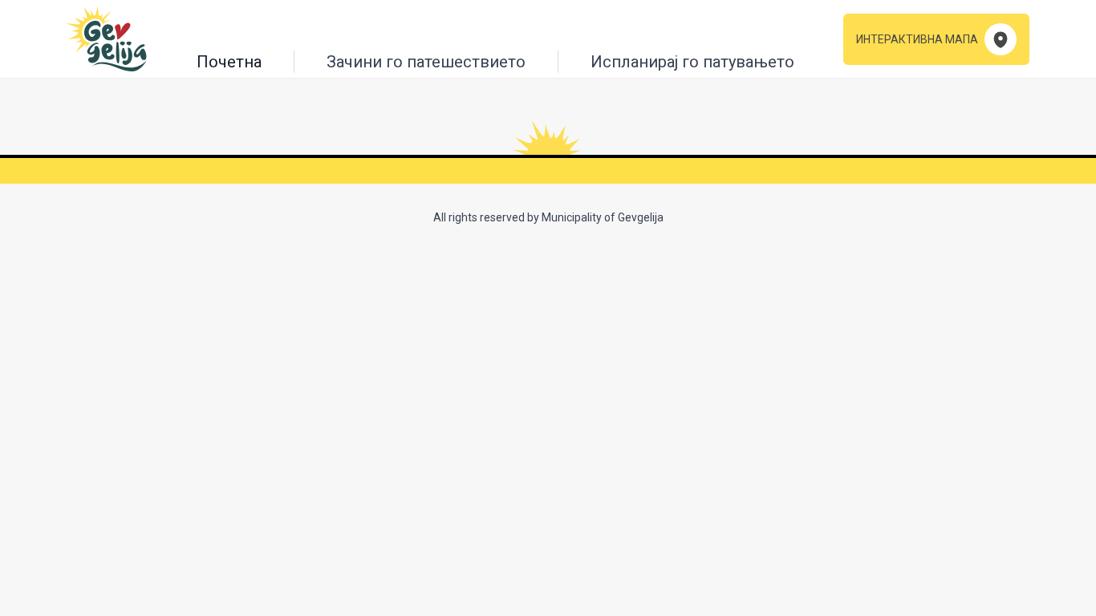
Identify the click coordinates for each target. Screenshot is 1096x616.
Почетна (229, 61)
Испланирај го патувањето (692, 61)
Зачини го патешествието (426, 61)
